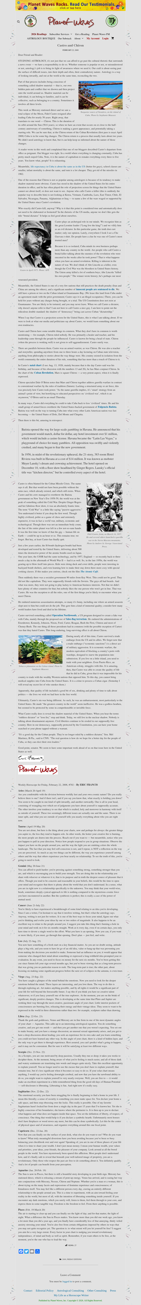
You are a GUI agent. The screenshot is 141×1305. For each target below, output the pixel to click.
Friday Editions (74, 1259)
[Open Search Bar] (18, 22)
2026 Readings (39, 34)
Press (113, 1290)
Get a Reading (82, 34)
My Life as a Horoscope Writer (71, 1295)
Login (105, 38)
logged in (67, 1281)
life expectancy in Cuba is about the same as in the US (58, 166)
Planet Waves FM (101, 34)
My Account (93, 38)
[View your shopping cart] (112, 38)
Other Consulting (97, 1290)
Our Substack (64, 38)
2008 (64, 1259)
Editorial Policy (45, 1290)
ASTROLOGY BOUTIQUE (41, 38)
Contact (28, 1290)
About (77, 38)
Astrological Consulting (70, 1290)
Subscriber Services (59, 34)
